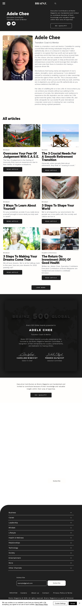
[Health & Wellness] (71, 435)
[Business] (71, 410)
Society (12, 451)
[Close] (79, 603)
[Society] (71, 450)
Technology (13, 446)
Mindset (12, 426)
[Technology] (71, 445)
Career (11, 415)
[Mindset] (71, 425)
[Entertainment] (71, 455)
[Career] (71, 415)
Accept (72, 603)
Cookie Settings (60, 603)
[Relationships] (71, 440)
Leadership (13, 421)
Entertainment (15, 456)
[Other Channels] (71, 465)
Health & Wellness (16, 436)
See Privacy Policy (41, 604)
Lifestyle (12, 431)
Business (12, 410)
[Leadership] (71, 420)
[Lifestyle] (71, 430)
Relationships (14, 441)
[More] (71, 460)
